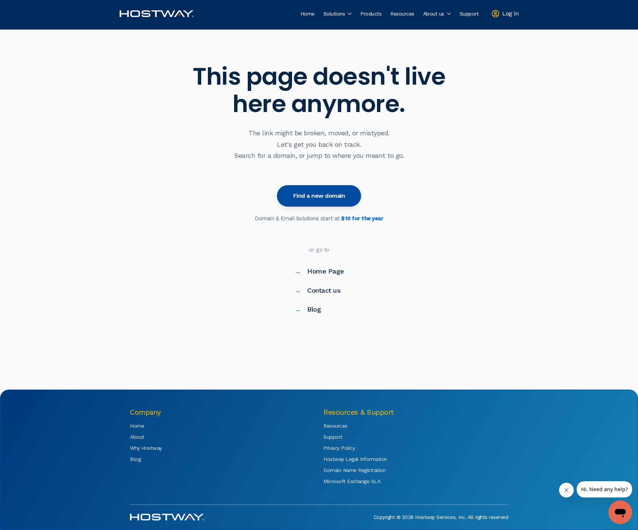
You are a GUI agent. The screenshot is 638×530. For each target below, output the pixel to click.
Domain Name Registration (345, 470)
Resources (402, 14)
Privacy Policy (339, 448)
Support (469, 14)
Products (370, 14)
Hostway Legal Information (345, 459)
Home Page (319, 271)
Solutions (334, 14)
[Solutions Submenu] (350, 13)
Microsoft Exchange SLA (345, 481)
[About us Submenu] (449, 13)
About (137, 437)
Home (308, 14)
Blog (307, 309)
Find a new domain (319, 195)
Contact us (317, 290)
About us (433, 14)
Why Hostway (146, 448)
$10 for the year (362, 218)
